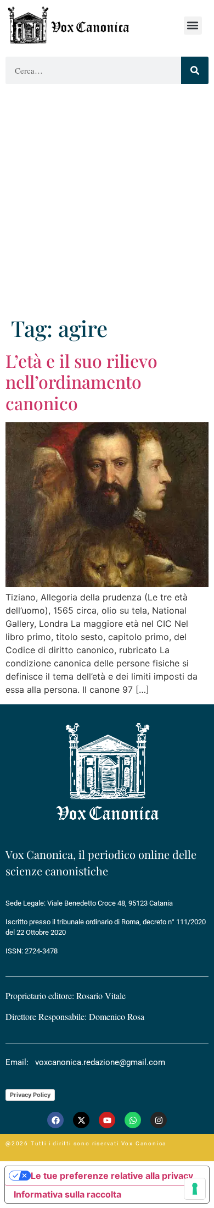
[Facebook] (55, 1120)
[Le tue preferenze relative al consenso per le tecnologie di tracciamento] (194, 1188)
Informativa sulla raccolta (67, 1194)
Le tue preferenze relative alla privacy (112, 1175)
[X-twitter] (81, 1120)
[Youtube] (107, 1120)
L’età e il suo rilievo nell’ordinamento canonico (81, 382)
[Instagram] (158, 1120)
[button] (193, 25)
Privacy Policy (30, 1095)
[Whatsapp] (133, 1120)
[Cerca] (195, 70)
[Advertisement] (107, 202)
